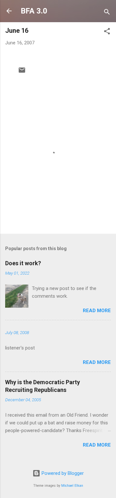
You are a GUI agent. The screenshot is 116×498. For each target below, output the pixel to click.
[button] (107, 32)
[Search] (107, 13)
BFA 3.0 (34, 10)
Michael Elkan (72, 486)
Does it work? (23, 263)
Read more (97, 310)
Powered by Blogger (62, 473)
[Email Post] (22, 72)
